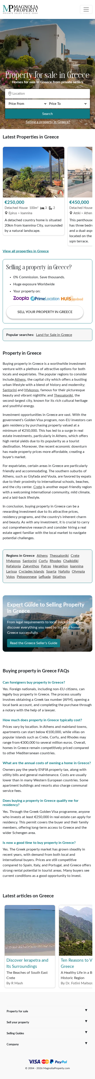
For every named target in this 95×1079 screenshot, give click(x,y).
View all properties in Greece (26, 251)
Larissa (11, 571)
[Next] (87, 196)
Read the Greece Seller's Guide (33, 643)
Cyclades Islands (31, 571)
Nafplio (64, 571)
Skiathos (59, 577)
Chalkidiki (70, 561)
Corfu (43, 561)
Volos (10, 577)
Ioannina (76, 566)
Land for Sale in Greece (54, 335)
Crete (37, 487)
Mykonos (31, 390)
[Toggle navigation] (86, 9)
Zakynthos (31, 566)
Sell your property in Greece (44, 312)
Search (47, 114)
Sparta (51, 571)
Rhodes (55, 561)
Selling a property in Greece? (48, 122)
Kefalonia (13, 566)
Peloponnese (27, 577)
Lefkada (45, 577)
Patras (46, 566)
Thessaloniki (63, 395)
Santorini (10, 390)
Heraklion (60, 566)
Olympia (78, 571)
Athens (20, 379)
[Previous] (8, 196)
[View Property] (33, 172)
